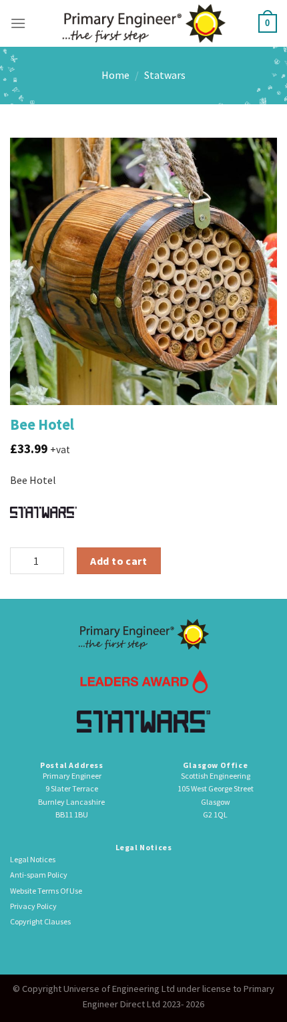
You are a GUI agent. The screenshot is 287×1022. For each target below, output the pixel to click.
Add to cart (118, 560)
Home (115, 75)
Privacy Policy (33, 906)
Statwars (165, 75)
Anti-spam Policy (38, 875)
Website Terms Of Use (46, 891)
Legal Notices (32, 859)
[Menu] (18, 23)
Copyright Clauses (40, 921)
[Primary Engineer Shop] (143, 23)
